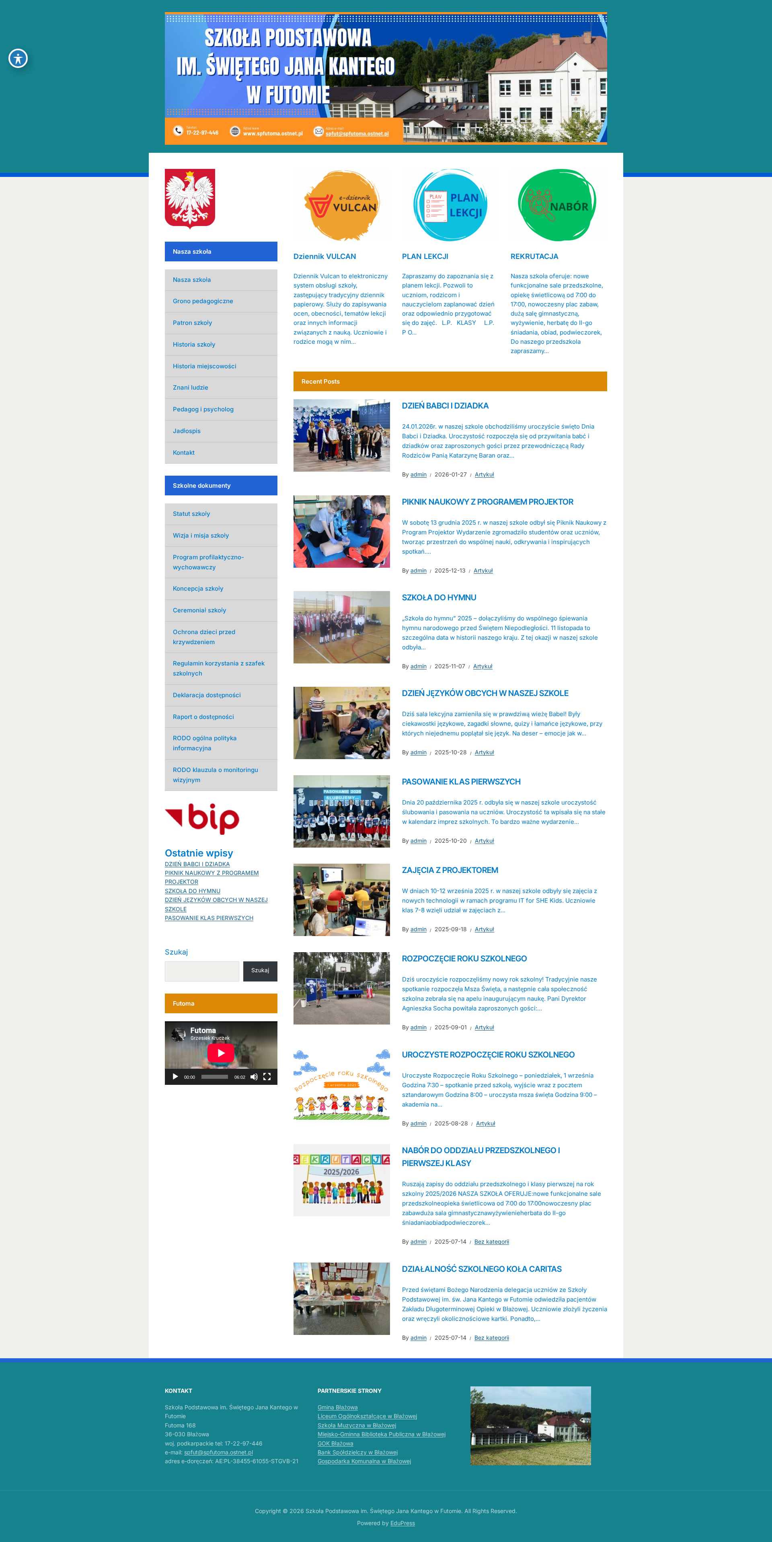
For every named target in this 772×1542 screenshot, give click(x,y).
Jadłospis (187, 431)
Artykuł (484, 474)
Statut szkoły (191, 513)
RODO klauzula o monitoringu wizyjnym (215, 775)
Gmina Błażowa (338, 1407)
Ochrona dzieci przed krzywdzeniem (204, 637)
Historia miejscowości (204, 366)
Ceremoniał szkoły (199, 610)
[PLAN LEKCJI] (450, 204)
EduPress (402, 1522)
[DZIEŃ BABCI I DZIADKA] (342, 435)
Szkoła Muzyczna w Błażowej (357, 1425)
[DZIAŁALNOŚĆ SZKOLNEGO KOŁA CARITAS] (342, 1298)
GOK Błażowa (335, 1443)
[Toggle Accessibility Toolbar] (18, 58)
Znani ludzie (190, 387)
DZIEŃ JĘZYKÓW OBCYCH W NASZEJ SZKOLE (485, 693)
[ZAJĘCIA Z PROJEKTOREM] (342, 899)
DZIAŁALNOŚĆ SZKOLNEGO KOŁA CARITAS (482, 1269)
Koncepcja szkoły (198, 588)
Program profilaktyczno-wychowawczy (208, 562)
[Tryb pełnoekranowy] (267, 1077)
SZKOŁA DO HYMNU (439, 597)
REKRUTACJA (534, 256)
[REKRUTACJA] (559, 204)
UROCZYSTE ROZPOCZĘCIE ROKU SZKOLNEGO (488, 1054)
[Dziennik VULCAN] (342, 204)
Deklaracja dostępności (207, 695)
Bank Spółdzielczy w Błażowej (358, 1452)
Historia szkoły (194, 344)
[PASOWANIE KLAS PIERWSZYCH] (342, 811)
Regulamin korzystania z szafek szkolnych (219, 668)
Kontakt (184, 452)
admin (419, 474)
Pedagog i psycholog (203, 409)
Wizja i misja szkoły (201, 535)
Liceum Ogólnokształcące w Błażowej (367, 1416)
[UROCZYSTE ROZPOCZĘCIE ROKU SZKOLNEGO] (342, 1083)
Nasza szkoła (192, 279)
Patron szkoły (192, 322)
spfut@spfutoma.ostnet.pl (218, 1452)
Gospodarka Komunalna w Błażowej (364, 1461)
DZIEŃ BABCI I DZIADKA (445, 406)
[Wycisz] (254, 1077)
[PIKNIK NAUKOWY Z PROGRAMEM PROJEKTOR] (342, 531)
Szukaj (176, 952)
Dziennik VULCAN (325, 256)
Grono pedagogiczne (203, 301)
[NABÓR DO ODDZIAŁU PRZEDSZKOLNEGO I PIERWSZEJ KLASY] (342, 1180)
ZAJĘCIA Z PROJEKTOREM (450, 870)
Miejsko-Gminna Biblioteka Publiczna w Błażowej (382, 1434)
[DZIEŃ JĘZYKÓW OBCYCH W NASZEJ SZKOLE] (342, 723)
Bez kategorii (491, 1241)
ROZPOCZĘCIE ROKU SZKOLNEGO (464, 958)
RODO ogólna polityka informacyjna (205, 743)
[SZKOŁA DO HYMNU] (342, 626)
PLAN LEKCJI (425, 256)
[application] (221, 1053)
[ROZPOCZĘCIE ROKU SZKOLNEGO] (342, 988)
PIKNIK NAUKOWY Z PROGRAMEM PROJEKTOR (487, 502)
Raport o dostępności (203, 717)
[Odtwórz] (175, 1077)
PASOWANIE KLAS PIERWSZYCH (461, 781)
